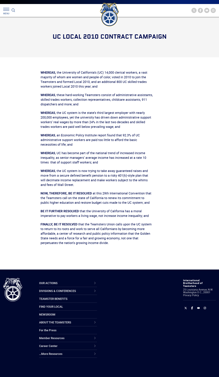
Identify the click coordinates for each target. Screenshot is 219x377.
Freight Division (118, 355)
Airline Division (117, 294)
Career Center (119, 283)
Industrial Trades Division (124, 371)
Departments (116, 317)
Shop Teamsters (118, 309)
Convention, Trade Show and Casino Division (131, 332)
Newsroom (47, 314)
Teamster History (119, 309)
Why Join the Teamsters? (124, 294)
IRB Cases (114, 332)
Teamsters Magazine (121, 302)
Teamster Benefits (53, 299)
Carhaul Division (118, 325)
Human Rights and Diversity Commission (125, 363)
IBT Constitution (118, 325)
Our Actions (117, 283)
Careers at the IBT (119, 302)
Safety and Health (119, 309)
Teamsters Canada (120, 317)
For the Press (47, 330)
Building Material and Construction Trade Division (130, 317)
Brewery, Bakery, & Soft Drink (126, 309)
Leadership (115, 302)
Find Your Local (51, 306)
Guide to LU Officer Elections (126, 332)
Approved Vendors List (122, 325)
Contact (113, 294)
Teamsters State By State (124, 294)
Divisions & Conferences (126, 283)
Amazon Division (119, 302)
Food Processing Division (124, 348)
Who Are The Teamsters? (124, 294)
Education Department (122, 302)
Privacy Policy (191, 295)
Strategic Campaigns (121, 302)
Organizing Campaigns (122, 294)
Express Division (118, 340)
